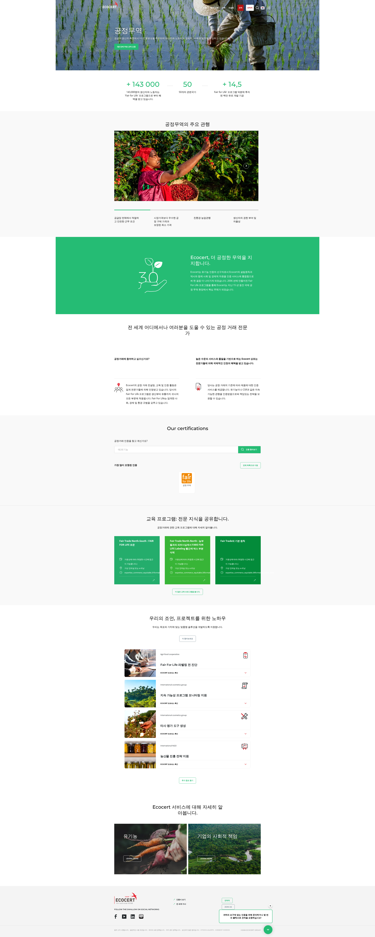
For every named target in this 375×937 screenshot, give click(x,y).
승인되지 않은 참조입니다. (190, 930)
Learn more (132, 858)
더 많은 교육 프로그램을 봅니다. (187, 592)
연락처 (227, 900)
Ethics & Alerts (207, 930)
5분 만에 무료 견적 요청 (126, 47)
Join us (228, 907)
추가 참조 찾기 (187, 780)
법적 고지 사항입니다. (121, 930)
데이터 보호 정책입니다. (157, 930)
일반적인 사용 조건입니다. (138, 930)
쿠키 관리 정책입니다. (173, 930)
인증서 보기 (181, 899)
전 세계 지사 (181, 904)
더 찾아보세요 (187, 639)
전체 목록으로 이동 (250, 465)
